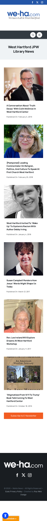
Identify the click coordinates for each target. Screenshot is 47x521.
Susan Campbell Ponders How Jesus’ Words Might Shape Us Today (22, 283)
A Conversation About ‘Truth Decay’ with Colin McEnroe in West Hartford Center (21, 108)
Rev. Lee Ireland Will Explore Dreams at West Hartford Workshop (21, 340)
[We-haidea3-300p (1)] (23, 11)
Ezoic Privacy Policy (13, 491)
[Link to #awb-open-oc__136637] (33, 35)
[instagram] (42, 2)
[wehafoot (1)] (23, 461)
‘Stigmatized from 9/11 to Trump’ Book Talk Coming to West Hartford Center (23, 398)
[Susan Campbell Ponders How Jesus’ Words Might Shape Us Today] (23, 244)
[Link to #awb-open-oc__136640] (39, 35)
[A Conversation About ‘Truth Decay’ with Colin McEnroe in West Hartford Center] (23, 69)
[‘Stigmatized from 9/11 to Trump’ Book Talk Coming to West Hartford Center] (23, 358)
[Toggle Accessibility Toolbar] (5, 515)
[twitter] (37, 2)
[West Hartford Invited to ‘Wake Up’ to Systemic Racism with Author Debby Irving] (23, 186)
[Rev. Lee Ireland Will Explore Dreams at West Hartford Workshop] (23, 301)
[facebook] (32, 2)
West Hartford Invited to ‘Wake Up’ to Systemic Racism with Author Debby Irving (22, 226)
